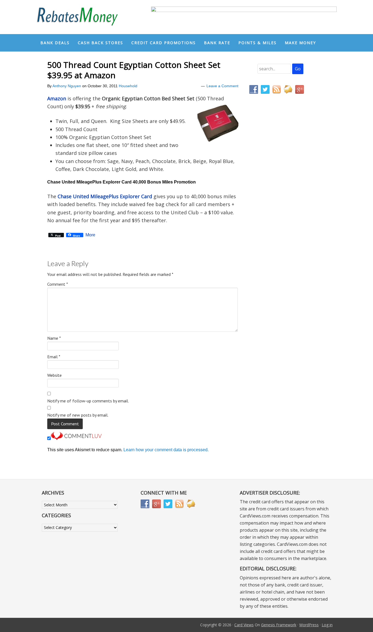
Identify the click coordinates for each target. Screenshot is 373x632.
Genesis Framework (278, 624)
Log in (327, 624)
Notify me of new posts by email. (77, 415)
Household (128, 86)
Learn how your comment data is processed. (166, 449)
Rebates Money (77, 17)
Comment (57, 284)
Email (53, 356)
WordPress (309, 624)
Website (54, 375)
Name (54, 338)
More (90, 235)
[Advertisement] (275, 212)
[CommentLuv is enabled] (76, 438)
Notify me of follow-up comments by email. (88, 401)
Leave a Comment (222, 86)
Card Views (244, 624)
